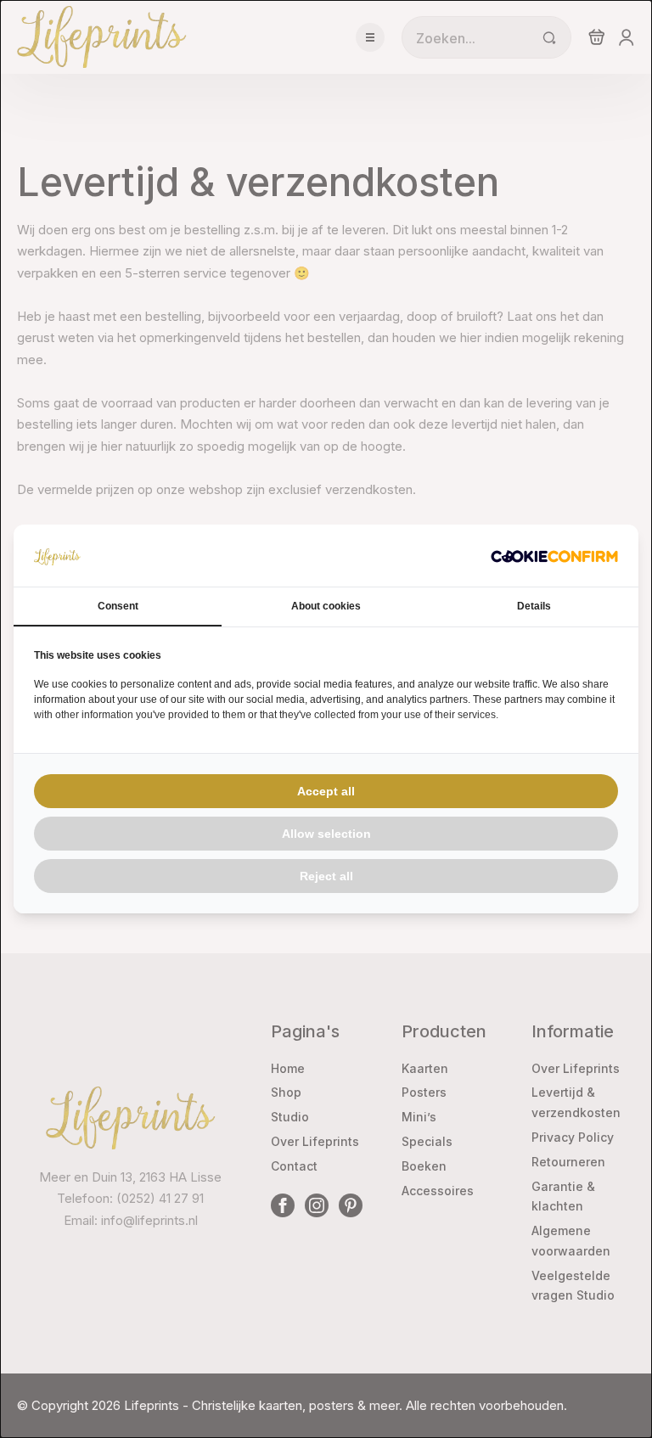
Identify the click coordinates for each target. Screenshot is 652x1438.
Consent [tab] (118, 606)
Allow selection (326, 833)
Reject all (326, 876)
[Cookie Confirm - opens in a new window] (554, 556)
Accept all (326, 791)
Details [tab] (534, 606)
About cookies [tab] (326, 606)
